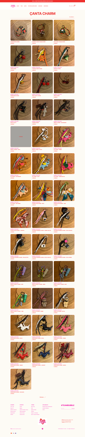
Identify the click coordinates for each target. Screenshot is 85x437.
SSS (32, 408)
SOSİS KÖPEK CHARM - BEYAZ (16, 338)
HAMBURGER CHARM (15, 95)
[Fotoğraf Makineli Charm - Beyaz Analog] (42, 244)
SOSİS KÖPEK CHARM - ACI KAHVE (17, 392)
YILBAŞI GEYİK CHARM (15, 41)
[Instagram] (42, 428)
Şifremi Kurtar (13, 411)
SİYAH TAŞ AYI (13, 122)
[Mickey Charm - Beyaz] (42, 136)
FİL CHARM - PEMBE (58, 149)
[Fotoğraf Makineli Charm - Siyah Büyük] (21, 244)
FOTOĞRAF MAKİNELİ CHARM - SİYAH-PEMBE (63, 257)
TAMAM (73, 408)
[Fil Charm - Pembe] (64, 136)
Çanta (21, 406)
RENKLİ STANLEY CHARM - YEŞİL (17, 311)
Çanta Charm (22, 412)
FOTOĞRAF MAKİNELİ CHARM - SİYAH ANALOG (63, 230)
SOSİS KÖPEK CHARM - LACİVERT (38, 365)
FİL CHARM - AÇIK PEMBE (15, 203)
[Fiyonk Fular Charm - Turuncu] (21, 217)
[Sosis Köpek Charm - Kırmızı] (21, 352)
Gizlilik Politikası (46, 408)
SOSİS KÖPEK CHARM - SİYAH (38, 338)
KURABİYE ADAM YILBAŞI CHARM (38, 41)
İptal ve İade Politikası (35, 414)
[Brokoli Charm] (64, 55)
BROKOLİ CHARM (57, 68)
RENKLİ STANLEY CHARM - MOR (17, 284)
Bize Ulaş (33, 406)
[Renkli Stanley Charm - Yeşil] (21, 298)
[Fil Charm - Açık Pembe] (21, 190)
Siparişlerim (13, 412)
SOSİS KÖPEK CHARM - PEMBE (60, 338)
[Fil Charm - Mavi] (42, 163)
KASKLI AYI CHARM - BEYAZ (59, 311)
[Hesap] (72, 6)
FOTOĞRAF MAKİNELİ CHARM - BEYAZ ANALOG (41, 257)
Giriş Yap (12, 406)
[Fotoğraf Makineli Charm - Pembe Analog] (42, 217)
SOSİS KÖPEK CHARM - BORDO (60, 365)
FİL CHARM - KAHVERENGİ (16, 176)
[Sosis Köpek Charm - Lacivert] (42, 352)
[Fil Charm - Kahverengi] (21, 163)
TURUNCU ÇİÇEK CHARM (37, 68)
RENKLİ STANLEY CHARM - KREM (38, 284)
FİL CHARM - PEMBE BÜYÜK (59, 176)
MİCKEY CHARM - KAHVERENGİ (60, 122)
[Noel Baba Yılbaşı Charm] (64, 30)
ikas (11, 428)
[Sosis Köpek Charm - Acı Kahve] (21, 379)
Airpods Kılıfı (22, 414)
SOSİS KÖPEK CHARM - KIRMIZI (17, 365)
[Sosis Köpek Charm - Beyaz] (21, 325)
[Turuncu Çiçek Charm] (42, 55)
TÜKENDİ (42, 30)
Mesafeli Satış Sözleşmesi (47, 406)
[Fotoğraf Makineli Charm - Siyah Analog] (64, 217)
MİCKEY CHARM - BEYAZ (37, 149)
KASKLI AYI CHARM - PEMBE (37, 311)
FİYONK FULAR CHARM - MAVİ (38, 203)
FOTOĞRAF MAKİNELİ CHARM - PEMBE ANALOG (41, 230)
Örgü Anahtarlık (23, 411)
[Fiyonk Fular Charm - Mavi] (42, 190)
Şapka (21, 408)
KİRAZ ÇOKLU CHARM (36, 95)
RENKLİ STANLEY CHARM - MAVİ (60, 284)
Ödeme (32, 411)
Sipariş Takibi (33, 409)
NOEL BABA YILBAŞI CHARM (59, 41)
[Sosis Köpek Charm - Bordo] (64, 352)
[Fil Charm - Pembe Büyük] (64, 163)
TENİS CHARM (13, 68)
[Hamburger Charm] (21, 82)
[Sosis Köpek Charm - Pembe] (64, 325)
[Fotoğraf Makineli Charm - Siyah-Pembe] (64, 244)
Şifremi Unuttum (14, 409)
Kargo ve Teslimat (34, 412)
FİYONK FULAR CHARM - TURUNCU (17, 230)
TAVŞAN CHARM (35, 122)
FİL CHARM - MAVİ (35, 176)
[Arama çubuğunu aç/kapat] (70, 6)
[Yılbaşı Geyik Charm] (21, 30)
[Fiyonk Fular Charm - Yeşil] (64, 190)
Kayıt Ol (12, 408)
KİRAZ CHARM (56, 95)
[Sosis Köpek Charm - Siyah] (42, 325)
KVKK (44, 409)
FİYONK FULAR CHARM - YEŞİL (60, 203)
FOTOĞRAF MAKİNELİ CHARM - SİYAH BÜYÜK (19, 257)
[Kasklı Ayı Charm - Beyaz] (64, 298)
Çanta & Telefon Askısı (24, 409)
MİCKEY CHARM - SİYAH (15, 149)
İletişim (12, 414)
